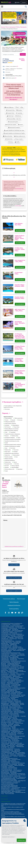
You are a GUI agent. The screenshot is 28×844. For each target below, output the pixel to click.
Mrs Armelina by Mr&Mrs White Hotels (18, 763)
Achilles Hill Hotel (4, 672)
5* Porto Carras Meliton (5, 644)
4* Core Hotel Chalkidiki (12, 693)
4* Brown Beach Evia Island (16, 646)
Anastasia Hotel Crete (22, 777)
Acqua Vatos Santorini (20, 680)
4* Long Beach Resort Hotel (6, 630)
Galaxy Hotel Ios (20, 707)
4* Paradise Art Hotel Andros (6, 651)
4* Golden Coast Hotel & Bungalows (7, 631)
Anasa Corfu (19, 732)
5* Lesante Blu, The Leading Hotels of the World (9, 758)
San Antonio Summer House (6, 705)
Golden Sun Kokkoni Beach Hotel (18, 650)
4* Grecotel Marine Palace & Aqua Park (16, 625)
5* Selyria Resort (18, 641)
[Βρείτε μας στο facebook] (5, 612)
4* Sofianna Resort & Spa (13, 774)
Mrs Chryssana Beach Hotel (15, 662)
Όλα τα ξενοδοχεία (4, 795)
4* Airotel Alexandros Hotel (6, 699)
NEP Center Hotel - (20, 310)
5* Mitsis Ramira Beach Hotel (6, 729)
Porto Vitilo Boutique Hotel (6, 656)
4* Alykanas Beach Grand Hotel (6, 645)
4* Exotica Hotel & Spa (13, 632)
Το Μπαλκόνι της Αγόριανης (5, 684)
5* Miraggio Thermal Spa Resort (13, 669)
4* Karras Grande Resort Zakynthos (13, 664)
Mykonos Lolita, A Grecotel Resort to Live (18, 773)
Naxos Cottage (20, 764)
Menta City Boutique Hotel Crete (6, 768)
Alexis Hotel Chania (14, 739)
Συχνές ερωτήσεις (14, 608)
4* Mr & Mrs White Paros (16, 710)
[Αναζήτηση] (26, 7)
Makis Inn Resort (13, 732)
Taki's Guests (23, 787)
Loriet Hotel (23, 695)
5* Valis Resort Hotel (18, 626)
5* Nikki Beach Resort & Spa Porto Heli (13, 663)
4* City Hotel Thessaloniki (5, 679)
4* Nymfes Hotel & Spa (5, 655)
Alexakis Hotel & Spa (4, 717)
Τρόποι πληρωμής (14, 602)
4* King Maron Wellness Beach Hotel (17, 696)
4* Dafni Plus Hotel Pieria (17, 770)
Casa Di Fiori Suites (20, 754)
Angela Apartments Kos (12, 760)
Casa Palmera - (19, 224)
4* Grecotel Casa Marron (16, 624)
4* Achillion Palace (10, 723)
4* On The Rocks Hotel (13, 764)
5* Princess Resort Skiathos (5, 692)
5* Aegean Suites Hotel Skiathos (6, 770)
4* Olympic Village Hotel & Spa (6, 642)
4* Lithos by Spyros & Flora (15, 751)
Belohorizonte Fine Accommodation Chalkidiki (9, 780)
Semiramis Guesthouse (5, 678)
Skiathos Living (17, 691)
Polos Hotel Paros (4, 724)
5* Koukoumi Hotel (15, 729)
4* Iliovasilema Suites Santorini (6, 676)
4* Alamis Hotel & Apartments (6, 710)
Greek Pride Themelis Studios (6, 709)
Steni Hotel (22, 704)
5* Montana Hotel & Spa (13, 628)
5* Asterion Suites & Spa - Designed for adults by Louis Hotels (11, 743)
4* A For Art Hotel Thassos (15, 684)
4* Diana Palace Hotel (19, 670)
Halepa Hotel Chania (22, 756)
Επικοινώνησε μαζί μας (9, 598)
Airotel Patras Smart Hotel (14, 678)
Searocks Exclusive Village (5, 685)
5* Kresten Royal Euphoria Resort (19, 736)
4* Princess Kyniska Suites (14, 697)
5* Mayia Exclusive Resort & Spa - (20, 372)
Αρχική (3, 27)
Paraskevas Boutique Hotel (5, 731)
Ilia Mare (11, 712)
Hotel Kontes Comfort (5, 744)
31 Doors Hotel (23, 716)
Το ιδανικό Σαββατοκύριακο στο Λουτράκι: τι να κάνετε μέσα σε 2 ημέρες (13, 803)
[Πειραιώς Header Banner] (14, 17)
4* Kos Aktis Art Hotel (12, 734)
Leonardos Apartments (5, 673)
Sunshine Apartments (11, 680)
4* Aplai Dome (3, 737)
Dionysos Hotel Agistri (20, 744)
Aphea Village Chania (22, 780)
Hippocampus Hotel (4, 734)
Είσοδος (17, 2)
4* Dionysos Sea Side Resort (6, 763)
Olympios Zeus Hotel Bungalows (19, 712)
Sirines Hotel (22, 666)
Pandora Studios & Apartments (6, 781)
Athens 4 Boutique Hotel (14, 714)
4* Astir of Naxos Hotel (10, 753)
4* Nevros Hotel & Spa (5, 712)
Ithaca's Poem (3, 690)
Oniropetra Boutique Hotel (5, 665)
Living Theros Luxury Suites (5, 739)
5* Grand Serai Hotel (21, 628)
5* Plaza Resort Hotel (16, 725)
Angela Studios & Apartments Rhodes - (19, 237)
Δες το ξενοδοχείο (20, 230)
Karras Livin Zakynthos (5, 771)
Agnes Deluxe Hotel (4, 713)
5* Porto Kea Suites (21, 720)
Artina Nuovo (22, 729)
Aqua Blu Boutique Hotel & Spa (13, 741)
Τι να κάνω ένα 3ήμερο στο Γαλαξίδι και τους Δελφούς (10, 811)
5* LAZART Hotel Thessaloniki (6, 718)
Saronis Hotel (3, 682)
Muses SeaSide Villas (13, 658)
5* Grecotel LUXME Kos (5, 625)
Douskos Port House (4, 670)
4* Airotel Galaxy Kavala (5, 666)
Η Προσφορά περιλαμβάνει (12, 402)
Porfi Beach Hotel (11, 766)
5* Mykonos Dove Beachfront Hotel (7, 750)
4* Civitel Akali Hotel (15, 740)
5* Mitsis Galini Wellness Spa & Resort (7, 626)
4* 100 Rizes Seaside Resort (13, 672)
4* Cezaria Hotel (4, 669)
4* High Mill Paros (21, 658)
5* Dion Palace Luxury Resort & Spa (17, 636)
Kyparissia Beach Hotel (5, 703)
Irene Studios (15, 645)
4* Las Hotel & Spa (11, 702)
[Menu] (2, 6)
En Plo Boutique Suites (5, 746)
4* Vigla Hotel (15, 756)
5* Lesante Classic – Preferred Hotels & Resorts (9, 767)
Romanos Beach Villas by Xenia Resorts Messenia (9, 786)
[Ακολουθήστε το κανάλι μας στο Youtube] (12, 612)
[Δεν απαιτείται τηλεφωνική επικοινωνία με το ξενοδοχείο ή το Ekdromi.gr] (15, 78)
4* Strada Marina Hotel (11, 745)
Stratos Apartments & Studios (6, 722)
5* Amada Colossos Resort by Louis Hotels (8, 778)
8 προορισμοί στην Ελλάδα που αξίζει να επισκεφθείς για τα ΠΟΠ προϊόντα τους (12, 807)
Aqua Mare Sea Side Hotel (15, 695)
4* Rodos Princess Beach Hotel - (20, 347)
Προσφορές (23, 27)
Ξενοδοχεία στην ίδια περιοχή (14, 577)
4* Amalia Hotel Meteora (11, 671)
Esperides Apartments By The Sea (7, 711)
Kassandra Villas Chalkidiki (16, 791)
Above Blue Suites (21, 668)
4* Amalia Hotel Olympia (5, 661)
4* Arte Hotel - (19, 273)
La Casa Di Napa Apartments (14, 704)
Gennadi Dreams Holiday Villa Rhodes (7, 790)
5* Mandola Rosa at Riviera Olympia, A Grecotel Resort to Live (11, 623)
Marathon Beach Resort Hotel (12, 690)
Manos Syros (16, 686)
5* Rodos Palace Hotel (5, 658)
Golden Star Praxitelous (5, 659)
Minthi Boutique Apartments (6, 687)
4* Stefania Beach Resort (5, 653)
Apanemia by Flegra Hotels (5, 662)
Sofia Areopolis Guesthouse (6, 787)
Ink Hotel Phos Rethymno (20, 778)
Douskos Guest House (19, 745)
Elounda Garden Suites (5, 738)
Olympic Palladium (21, 752)
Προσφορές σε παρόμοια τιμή (14, 590)
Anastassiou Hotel (18, 702)
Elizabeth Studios (13, 655)
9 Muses (2, 793)
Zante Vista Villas (17, 776)
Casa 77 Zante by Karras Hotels (16, 719)
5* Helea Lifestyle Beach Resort (5, 484)
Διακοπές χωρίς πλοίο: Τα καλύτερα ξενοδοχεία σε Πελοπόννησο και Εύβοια (12, 805)
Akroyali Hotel (3, 664)
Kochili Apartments (17, 682)
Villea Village (3, 745)
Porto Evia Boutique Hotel (14, 657)
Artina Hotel (19, 693)
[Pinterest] (18, 612)
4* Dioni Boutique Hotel (14, 666)
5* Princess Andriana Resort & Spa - (20, 385)
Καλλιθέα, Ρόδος (22, 59)
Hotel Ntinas (3, 683)
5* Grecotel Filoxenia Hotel (6, 624)
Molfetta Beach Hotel (20, 746)
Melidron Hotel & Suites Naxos (19, 711)
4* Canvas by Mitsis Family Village (6, 736)
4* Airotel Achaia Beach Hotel (17, 634)
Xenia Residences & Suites (15, 759)
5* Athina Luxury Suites (19, 723)
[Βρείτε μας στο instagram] (8, 612)
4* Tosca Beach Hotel (4, 632)
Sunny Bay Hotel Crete (5, 697)
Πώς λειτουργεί (21, 598)
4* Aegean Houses (13, 754)
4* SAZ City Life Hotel (5, 657)
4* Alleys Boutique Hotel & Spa (20, 792)
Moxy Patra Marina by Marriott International (18, 661)
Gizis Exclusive (16, 724)
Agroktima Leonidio (16, 676)
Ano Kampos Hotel (16, 716)
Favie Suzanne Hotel (13, 659)
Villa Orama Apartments (5, 714)
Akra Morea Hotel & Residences (6, 650)
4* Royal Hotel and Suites (14, 703)
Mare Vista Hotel (4, 649)
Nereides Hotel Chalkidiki (16, 787)
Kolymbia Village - (20, 285)
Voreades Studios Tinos (15, 788)
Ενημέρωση (23, 54)
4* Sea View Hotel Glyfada (9, 793)
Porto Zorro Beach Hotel (13, 648)
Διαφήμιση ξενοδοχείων (14, 605)
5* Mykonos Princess (4, 730)
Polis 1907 (15, 768)
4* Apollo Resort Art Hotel (15, 685)
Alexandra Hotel (4, 702)
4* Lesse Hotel (20, 648)
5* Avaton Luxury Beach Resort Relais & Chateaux (9, 782)
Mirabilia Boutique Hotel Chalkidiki (14, 689)
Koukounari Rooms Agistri (5, 696)
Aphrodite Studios (15, 699)
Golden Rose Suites (10, 682)
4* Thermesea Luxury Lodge (6, 727)
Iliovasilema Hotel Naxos (15, 761)
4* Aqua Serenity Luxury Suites (6, 777)
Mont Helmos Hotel (4, 675)
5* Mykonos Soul (17, 749)
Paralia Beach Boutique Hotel (16, 679)
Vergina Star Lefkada (4, 707)
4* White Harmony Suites (5, 751)
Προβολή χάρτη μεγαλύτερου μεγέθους (14, 546)
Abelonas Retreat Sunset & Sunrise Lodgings (8, 779)
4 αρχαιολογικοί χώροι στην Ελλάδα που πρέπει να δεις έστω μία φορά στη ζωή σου (13, 817)
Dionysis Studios (4, 680)
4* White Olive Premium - (20, 249)
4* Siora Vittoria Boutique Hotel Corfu (7, 677)
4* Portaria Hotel (12, 670)
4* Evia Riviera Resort (4, 635)
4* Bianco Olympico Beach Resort (17, 630)
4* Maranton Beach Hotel (5, 636)
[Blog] (22, 612)
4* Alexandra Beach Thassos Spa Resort (18, 687)
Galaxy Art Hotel (4, 693)
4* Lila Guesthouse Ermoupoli (20, 790)
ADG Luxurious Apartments (21, 671)
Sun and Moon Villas (4, 706)
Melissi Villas (3, 753)
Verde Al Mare (14, 718)
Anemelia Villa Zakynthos (5, 773)
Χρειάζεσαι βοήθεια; (14, 564)
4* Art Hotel (15, 752)
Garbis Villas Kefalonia (13, 675)
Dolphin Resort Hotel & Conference (7, 776)
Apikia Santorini (12, 746)
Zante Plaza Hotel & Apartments (6, 639)
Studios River (13, 698)
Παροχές (5, 413)
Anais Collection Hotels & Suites (6, 716)
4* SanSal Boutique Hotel (16, 722)
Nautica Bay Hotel (15, 629)
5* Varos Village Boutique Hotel (6, 752)
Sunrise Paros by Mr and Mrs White (7, 765)
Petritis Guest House (12, 707)
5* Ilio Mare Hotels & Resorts (6, 634)
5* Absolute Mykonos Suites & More (12, 683)
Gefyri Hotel (3, 720)
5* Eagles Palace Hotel (5, 754)
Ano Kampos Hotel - (20, 323)
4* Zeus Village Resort (16, 781)
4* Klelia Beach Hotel (4, 638)
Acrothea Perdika (4, 689)
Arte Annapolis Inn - (20, 260)
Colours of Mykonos (11, 747)
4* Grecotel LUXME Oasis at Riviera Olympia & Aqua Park (10, 652)
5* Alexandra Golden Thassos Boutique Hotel (9, 668)
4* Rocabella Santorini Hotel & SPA (13, 737)
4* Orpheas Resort (4, 766)
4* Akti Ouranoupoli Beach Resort (7, 700)
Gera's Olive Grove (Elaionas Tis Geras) (7, 691)
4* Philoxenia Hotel (14, 653)
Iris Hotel (19, 675)
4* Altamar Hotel (21, 653)
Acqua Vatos (21, 703)
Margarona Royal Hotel (21, 655)
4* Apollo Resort (4, 760)
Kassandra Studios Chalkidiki (6, 791)
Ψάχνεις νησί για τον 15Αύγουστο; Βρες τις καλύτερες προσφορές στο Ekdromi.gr (12, 814)
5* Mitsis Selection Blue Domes (6, 725)
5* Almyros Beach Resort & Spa (11, 733)
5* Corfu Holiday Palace (17, 642)
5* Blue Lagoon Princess (19, 637)
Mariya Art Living (4, 741)
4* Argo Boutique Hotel (5, 726)
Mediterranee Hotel (17, 700)
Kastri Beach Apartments (5, 788)
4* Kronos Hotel (20, 638)
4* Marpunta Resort (15, 656)
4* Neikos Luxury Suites (20, 673)
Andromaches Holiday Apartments (7, 749)
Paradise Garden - (20, 297)
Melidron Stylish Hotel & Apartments (7, 792)
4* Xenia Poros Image (13, 638)
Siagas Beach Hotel (13, 644)
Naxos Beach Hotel (20, 733)
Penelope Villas (3, 747)
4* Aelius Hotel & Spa (18, 677)
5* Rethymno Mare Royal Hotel (19, 765)
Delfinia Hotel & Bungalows (5, 759)
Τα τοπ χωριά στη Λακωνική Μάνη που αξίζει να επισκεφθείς (11, 812)
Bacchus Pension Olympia (5, 698)
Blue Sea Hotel (3, 663)
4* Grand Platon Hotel (20, 635)
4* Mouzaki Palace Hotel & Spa (14, 643)
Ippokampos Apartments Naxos (6, 756)
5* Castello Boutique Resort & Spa (17, 731)
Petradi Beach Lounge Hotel (20, 753)
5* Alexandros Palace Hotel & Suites (16, 738)
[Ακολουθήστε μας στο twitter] (15, 612)
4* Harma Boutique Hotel (5, 732)
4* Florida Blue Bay (10, 637)
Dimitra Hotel (15, 777)
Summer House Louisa (13, 717)
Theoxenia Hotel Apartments (6, 646)
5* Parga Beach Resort (5, 704)
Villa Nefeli (14, 727)
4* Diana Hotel (12, 673)
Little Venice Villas (4, 774)
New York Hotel (3, 723)
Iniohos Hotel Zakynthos (5, 757)
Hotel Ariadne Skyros (4, 764)
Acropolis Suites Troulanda (5, 719)
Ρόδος (18, 27)
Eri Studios (3, 733)
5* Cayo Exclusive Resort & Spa (11, 720)
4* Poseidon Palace (4, 628)
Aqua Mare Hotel (13, 744)
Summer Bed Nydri (13, 772)
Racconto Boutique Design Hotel (17, 692)
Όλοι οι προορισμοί (10, 27)
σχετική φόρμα (19, 188)
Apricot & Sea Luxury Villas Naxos (15, 771)
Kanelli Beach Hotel (4, 643)
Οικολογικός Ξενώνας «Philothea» (7, 686)
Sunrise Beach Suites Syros (5, 761)
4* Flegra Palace (13, 726)
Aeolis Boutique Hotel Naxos (16, 665)
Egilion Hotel (3, 671)
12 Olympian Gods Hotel (21, 649)
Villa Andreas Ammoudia (16, 705)
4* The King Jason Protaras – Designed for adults (9, 785)
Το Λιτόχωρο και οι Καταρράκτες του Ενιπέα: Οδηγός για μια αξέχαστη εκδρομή (12, 810)
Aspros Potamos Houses (5, 772)
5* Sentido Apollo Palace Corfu (14, 730)
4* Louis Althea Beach (21, 774)
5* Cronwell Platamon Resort (6, 629)
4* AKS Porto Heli (12, 635)
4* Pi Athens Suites (15, 709)
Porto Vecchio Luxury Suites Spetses (7, 784)
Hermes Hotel (10, 724)
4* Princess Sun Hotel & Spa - (19, 360)
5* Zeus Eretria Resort (18, 631)
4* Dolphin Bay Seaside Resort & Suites (7, 641)
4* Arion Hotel (3, 637)
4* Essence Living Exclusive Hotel (14, 706)
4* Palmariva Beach (4, 648)
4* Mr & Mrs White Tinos (12, 649)
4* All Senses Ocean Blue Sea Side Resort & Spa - (20, 336)
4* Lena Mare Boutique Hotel (6, 740)
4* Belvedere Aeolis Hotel (5, 695)
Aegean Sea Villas (17, 750)
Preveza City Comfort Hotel (13, 713)
